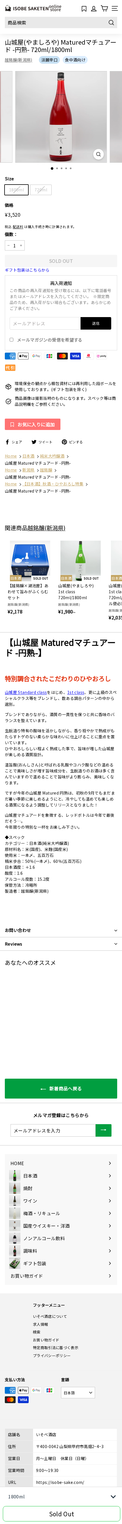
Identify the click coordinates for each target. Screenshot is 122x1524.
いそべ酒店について (50, 1316)
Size (9, 178)
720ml (41, 190)
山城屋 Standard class (26, 692)
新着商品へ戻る (65, 1088)
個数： (11, 234)
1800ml (16, 190)
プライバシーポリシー (52, 1355)
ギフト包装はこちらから (27, 270)
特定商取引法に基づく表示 (55, 1347)
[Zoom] (98, 154)
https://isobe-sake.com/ (60, 1482)
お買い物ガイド (46, 1340)
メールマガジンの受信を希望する (49, 340)
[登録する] (104, 1130)
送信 (96, 323)
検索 (37, 1332)
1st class (75, 692)
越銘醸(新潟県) (18, 60)
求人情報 (40, 1324)
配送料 (18, 226)
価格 (9, 205)
